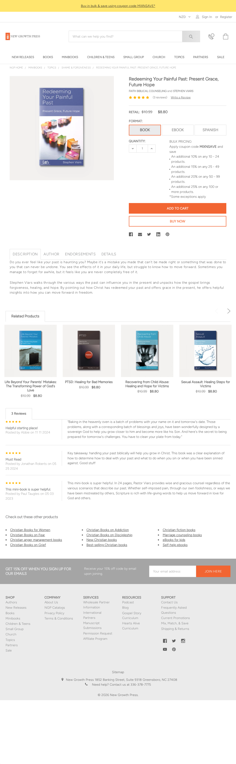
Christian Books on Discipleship (109, 535)
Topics (10, 640)
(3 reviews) (160, 97)
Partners (12, 645)
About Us (51, 602)
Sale (9, 650)
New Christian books (101, 540)
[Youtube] (165, 649)
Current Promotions (175, 618)
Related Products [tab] (25, 316)
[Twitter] (149, 234)
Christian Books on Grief (28, 545)
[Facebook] (131, 234)
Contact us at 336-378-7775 (130, 685)
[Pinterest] (167, 234)
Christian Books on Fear (27, 535)
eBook (178, 130)
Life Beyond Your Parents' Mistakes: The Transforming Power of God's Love (31, 386)
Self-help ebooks (175, 545)
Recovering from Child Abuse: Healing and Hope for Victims (147, 384)
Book (145, 130)
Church (11, 634)
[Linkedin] (158, 234)
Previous (217, 311)
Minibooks (13, 618)
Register (226, 17)
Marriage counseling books (182, 535)
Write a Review (181, 97)
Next (228, 311)
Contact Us (169, 602)
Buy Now (177, 221)
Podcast (128, 602)
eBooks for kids (174, 540)
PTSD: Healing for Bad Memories (89, 382)
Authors (11, 602)
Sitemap (118, 672)
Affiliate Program (95, 639)
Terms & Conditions (58, 618)
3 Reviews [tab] (18, 413)
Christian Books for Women (30, 530)
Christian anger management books (36, 540)
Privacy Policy (54, 613)
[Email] (140, 234)
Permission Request (97, 633)
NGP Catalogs (54, 608)
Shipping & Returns (175, 629)
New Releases (16, 608)
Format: (136, 121)
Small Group (15, 629)
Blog (125, 608)
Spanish (210, 130)
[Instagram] (183, 641)
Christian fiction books (179, 530)
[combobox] (134, 36)
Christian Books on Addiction (107, 530)
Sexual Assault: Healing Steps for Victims (205, 384)
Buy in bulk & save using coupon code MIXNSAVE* (118, 6)
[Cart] (225, 36)
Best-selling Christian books (106, 545)
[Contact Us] (213, 36)
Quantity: (137, 141)
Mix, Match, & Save (175, 623)
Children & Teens (18, 624)
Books (10, 613)
